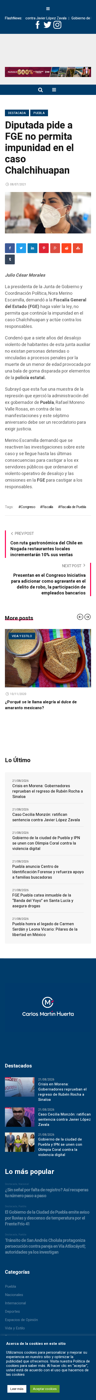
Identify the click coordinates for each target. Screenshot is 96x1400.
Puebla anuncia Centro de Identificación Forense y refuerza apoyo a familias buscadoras (48, 872)
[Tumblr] (10, 259)
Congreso (28, 507)
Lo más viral (80, 636)
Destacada (17, 113)
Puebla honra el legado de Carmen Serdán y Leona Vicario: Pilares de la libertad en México (45, 929)
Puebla (39, 113)
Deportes (12, 1311)
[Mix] (78, 248)
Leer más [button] (16, 1389)
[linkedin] (32, 248)
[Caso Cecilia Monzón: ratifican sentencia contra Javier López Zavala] (19, 1116)
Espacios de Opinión (21, 1320)
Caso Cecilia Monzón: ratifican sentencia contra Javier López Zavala (46, 817)
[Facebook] (10, 248)
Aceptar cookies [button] (45, 1389)
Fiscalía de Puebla (73, 507)
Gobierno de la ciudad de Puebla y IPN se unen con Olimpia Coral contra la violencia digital (46, 843)
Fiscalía (47, 507)
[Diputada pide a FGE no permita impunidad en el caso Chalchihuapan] (48, 212)
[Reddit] (66, 248)
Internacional (15, 1303)
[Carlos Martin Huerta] (48, 1010)
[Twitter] (21, 248)
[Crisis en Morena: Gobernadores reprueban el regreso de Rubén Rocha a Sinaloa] (19, 1086)
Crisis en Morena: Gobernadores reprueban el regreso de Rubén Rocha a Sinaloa (47, 791)
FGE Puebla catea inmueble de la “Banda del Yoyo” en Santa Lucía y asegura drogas (42, 900)
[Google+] (55, 248)
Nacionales (14, 1294)
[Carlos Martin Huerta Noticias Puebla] (48, 52)
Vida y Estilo (15, 1328)
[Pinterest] (44, 248)
